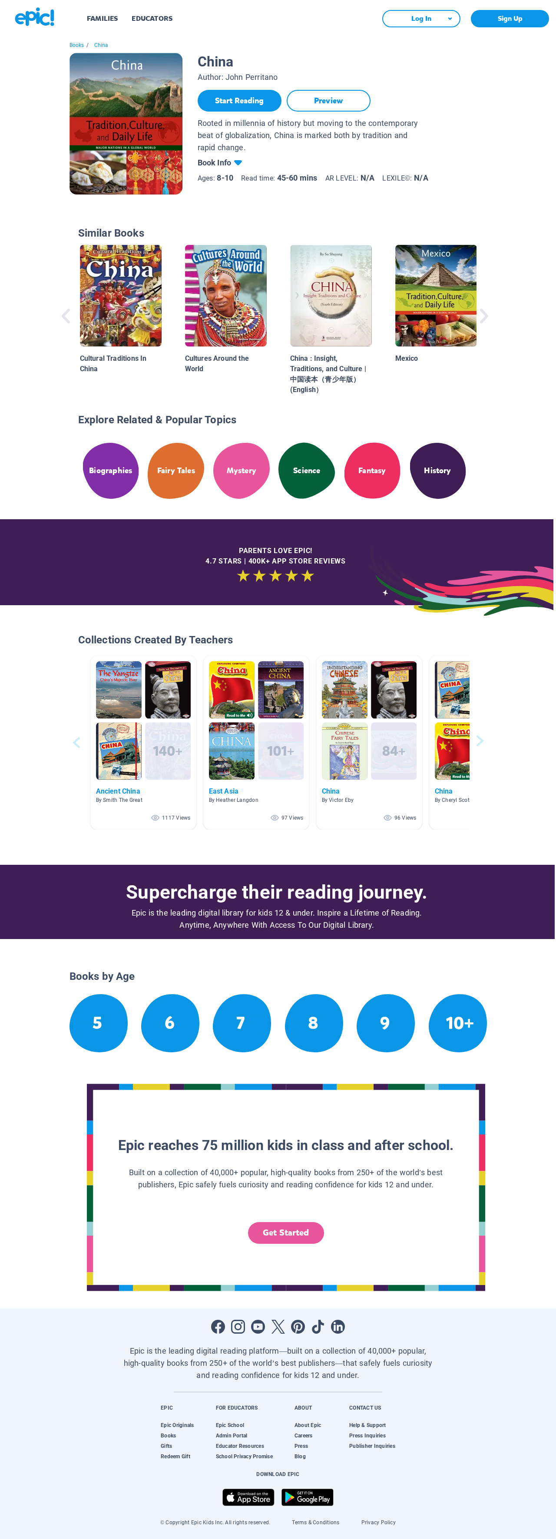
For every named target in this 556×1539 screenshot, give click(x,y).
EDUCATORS (152, 18)
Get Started (286, 1233)
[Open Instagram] (238, 1327)
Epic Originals (177, 1425)
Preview (328, 101)
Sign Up (510, 18)
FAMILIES (102, 18)
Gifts (166, 1446)
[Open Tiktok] (318, 1327)
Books (77, 45)
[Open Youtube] (258, 1327)
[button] (143, 743)
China (101, 45)
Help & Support (367, 1425)
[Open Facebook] (218, 1327)
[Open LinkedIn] (338, 1327)
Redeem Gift (175, 1456)
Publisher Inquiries (372, 1446)
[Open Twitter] (278, 1327)
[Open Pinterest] (298, 1327)
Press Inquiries (367, 1436)
